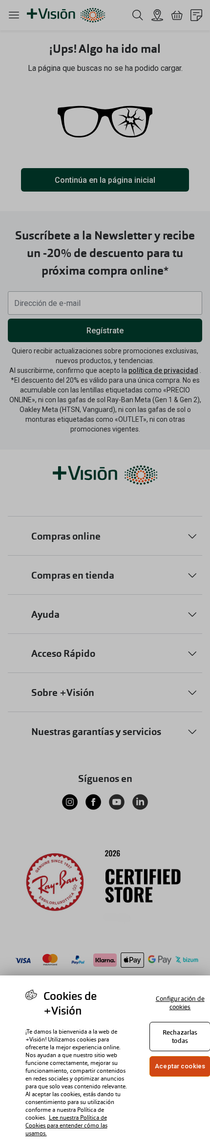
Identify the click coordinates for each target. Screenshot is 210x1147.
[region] (105, 1061)
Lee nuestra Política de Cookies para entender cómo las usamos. (66, 1125)
